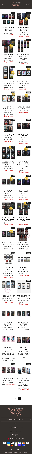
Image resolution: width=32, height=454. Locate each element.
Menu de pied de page (16, 419)
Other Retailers (16, 427)
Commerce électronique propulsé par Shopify (16, 452)
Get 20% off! (15, 431)
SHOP (16, 423)
